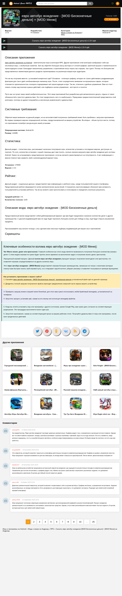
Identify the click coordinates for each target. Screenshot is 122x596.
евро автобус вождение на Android (18, 63)
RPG (63, 34)
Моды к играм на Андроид (71, 33)
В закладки (112, 19)
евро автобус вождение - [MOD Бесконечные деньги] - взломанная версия (42, 279)
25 (93, 522)
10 (80, 522)
